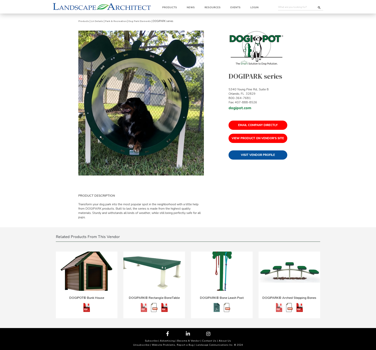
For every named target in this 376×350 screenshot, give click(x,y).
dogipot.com (240, 108)
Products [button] (169, 7)
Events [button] (235, 7)
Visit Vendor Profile (258, 155)
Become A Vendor (188, 340)
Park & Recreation (116, 21)
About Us (225, 340)
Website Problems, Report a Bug (173, 344)
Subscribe (151, 340)
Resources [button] (213, 7)
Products (83, 21)
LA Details (97, 21)
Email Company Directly (258, 125)
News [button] (191, 7)
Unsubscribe (141, 344)
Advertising (167, 340)
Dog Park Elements (139, 21)
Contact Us (209, 340)
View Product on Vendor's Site (258, 138)
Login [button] (254, 7)
